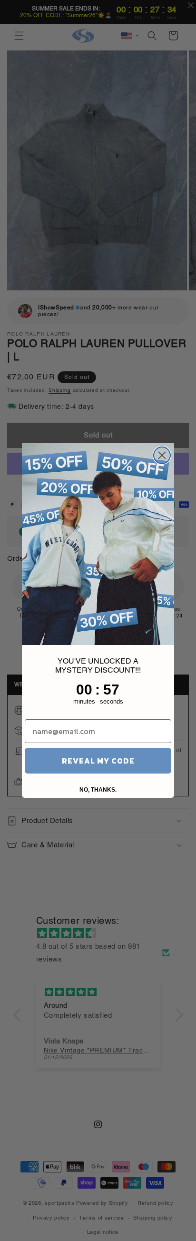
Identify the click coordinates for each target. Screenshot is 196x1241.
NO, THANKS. (98, 789)
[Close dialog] (162, 455)
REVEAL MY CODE (98, 760)
